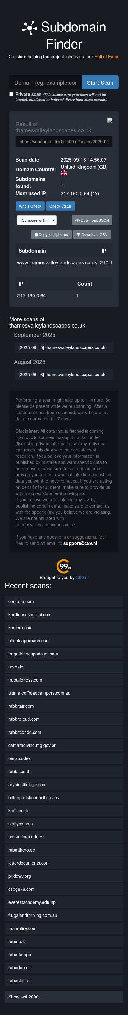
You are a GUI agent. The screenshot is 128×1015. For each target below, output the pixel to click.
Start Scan (100, 82)
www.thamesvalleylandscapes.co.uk (57, 262)
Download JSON (94, 220)
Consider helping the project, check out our (64, 56)
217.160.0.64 (31, 295)
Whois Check (30, 206)
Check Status (60, 206)
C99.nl (82, 577)
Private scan (61, 96)
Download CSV (93, 234)
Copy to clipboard (53, 234)
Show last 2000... (25, 997)
